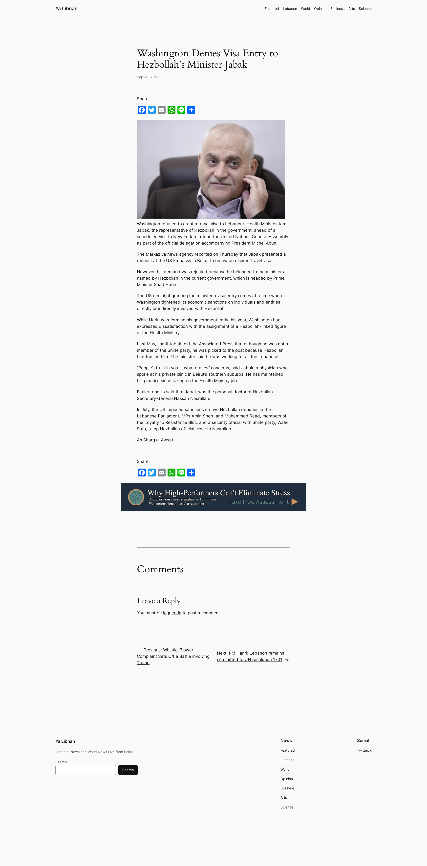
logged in (172, 612)
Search (61, 762)
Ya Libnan (66, 8)
